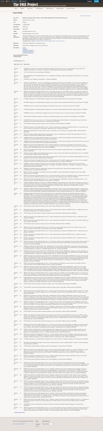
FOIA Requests (39, 8)
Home (16, 8)
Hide (23, 60)
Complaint (25, 49)
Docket (24, 47)
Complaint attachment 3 (28, 52)
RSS (9, 1)
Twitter (15, 1)
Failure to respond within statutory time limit (54, 41)
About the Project (71, 8)
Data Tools (30, 8)
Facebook (23, 1)
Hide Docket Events (20, 412)
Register (38, 424)
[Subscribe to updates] (85, 15)
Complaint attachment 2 (28, 51)
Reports (22, 8)
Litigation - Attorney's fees (37, 41)
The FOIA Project (25, 4)
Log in (37, 426)
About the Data (59, 8)
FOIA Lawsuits (49, 8)
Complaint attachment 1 (28, 50)
